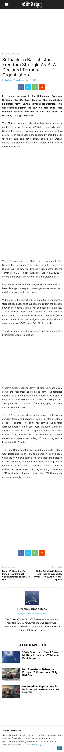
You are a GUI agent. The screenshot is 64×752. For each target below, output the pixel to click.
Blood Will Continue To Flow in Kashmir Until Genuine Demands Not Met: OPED (16, 575)
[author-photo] (32, 605)
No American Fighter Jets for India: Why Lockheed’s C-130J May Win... (41, 689)
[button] (6, 4)
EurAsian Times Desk (14, 80)
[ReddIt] (42, 87)
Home (4, 54)
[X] (28, 87)
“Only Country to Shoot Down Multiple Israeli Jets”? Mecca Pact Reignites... (40, 655)
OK (59, 748)
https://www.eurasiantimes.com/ (32, 613)
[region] (32, 32)
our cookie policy (33, 744)
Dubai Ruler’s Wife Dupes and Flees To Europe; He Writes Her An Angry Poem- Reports (48, 575)
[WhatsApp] (35, 87)
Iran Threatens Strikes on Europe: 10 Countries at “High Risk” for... (40, 672)
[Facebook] (21, 87)
